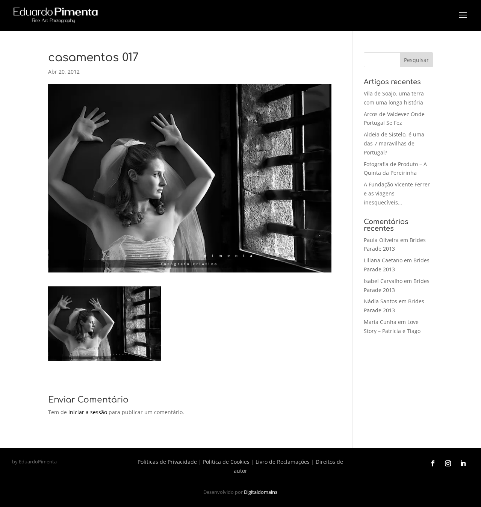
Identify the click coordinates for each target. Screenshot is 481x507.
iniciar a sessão (87, 412)
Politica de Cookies (226, 461)
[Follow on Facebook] (433, 463)
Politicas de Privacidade (167, 461)
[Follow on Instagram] (448, 463)
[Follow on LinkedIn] (463, 463)
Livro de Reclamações (283, 461)
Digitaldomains (260, 492)
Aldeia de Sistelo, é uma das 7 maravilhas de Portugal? (394, 143)
